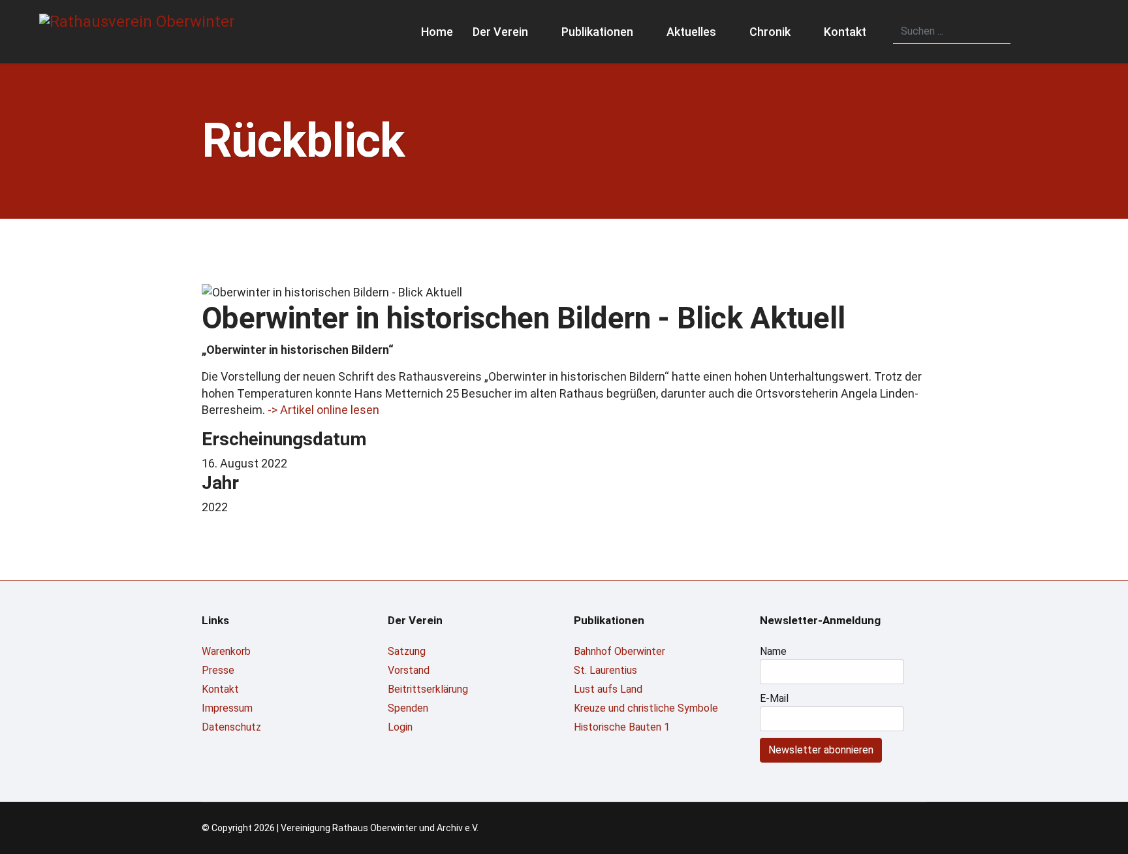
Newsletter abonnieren (820, 750)
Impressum (227, 708)
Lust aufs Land (608, 689)
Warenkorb (226, 651)
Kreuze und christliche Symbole (646, 708)
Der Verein (500, 32)
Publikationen (597, 32)
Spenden (408, 708)
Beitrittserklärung (428, 689)
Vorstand (409, 670)
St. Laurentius (605, 670)
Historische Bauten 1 (622, 727)
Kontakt (845, 32)
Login (400, 727)
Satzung (407, 651)
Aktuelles (691, 32)
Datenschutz (231, 727)
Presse (218, 670)
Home (437, 32)
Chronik (770, 32)
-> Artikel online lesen (323, 410)
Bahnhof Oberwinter (619, 651)
